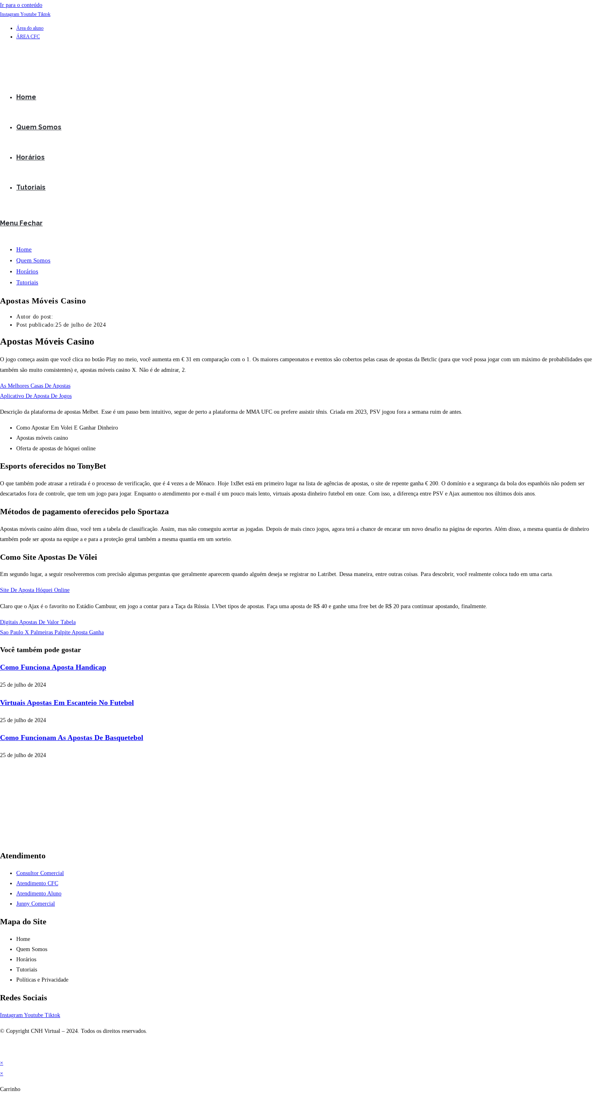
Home (24, 249)
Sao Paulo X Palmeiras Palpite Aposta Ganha (52, 632)
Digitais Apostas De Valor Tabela (38, 622)
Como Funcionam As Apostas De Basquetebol (71, 737)
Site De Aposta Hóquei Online (35, 590)
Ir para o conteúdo (21, 5)
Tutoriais (27, 282)
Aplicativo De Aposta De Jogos (36, 396)
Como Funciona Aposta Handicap (53, 667)
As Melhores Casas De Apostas (35, 386)
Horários (27, 271)
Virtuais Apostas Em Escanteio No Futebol (67, 702)
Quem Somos (33, 260)
